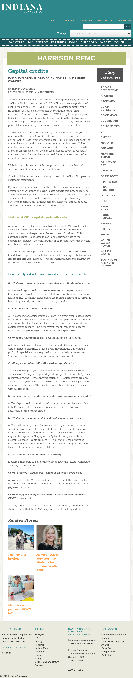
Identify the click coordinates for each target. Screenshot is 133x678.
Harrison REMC (45, 92)
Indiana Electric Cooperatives (17, 634)
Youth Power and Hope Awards (110, 262)
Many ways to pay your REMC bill (19, 609)
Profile (106, 223)
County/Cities (110, 126)
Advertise (124, 20)
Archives (107, 95)
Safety (105, 42)
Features (58, 42)
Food (73, 42)
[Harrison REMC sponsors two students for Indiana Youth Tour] (49, 538)
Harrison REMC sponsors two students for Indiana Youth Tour (47, 562)
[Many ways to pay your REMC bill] (21, 589)
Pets (104, 201)
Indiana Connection (23, 89)
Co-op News (109, 115)
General (107, 170)
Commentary (109, 120)
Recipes (39, 655)
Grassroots (109, 176)
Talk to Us (105, 20)
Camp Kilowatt (108, 651)
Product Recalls (107, 216)
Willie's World (106, 253)
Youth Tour (106, 655)
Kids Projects (107, 188)
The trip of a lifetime (17, 556)
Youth (119, 42)
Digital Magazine (63, 20)
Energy (42, 42)
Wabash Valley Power (106, 243)
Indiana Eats (109, 181)
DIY (30, 42)
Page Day (106, 648)
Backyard (17, 42)
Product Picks (107, 208)
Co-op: (61, 33)
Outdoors (89, 42)
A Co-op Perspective (109, 89)
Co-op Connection (109, 108)
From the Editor (107, 155)
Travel (105, 234)
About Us (86, 20)
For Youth (108, 148)
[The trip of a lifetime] (21, 538)
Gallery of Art (108, 163)
